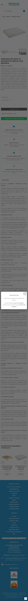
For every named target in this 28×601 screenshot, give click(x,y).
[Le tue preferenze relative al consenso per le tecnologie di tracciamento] (25, 598)
